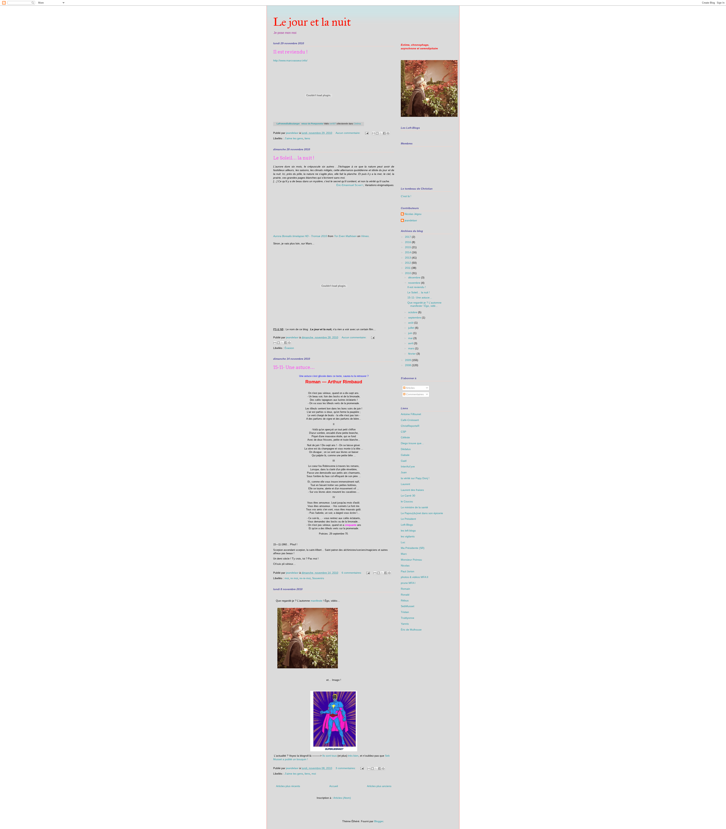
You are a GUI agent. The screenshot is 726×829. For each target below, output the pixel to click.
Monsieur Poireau (411, 559)
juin (410, 333)
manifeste (316, 600)
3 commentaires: (346, 768)
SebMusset (407, 606)
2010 (408, 273)
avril (411, 343)
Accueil (333, 786)
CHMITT (359, 185)
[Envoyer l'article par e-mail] (366, 132)
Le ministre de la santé (414, 507)
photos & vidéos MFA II (414, 577)
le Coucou (407, 501)
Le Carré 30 (408, 495)
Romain (405, 588)
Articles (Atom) (342, 797)
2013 (408, 257)
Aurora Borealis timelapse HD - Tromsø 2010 (300, 236)
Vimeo (365, 236)
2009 (408, 360)
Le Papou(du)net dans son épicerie (422, 513)
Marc (404, 553)
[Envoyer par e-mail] (373, 133)
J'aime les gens (294, 138)
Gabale (405, 454)
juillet (411, 327)
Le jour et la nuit (312, 22)
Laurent (405, 484)
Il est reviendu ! (290, 52)
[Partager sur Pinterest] (388, 133)
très (350, 755)
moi (287, 578)
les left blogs (408, 530)
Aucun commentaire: (348, 132)
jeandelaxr (411, 220)
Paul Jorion (407, 571)
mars (411, 348)
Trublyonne (407, 617)
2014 (408, 252)
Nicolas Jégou (413, 213)
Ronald (405, 594)
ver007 (333, 123)
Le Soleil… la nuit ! (293, 158)
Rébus (405, 600)
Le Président (408, 518)
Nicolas (405, 565)
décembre (414, 277)
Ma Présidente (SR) (412, 547)
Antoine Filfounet (411, 414)
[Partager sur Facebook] (384, 133)
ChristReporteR (410, 425)
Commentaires (414, 394)
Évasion (289, 347)
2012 (408, 262)
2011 (408, 267)
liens (307, 138)
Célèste (405, 437)
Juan (404, 472)
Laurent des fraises (412, 489)
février (412, 353)
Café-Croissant (410, 419)
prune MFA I (408, 582)
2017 (408, 236)
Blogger (378, 821)
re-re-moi (305, 578)
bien (355, 755)
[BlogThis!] (377, 133)
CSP (403, 431)
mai (410, 338)
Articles (410, 387)
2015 (408, 247)
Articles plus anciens (379, 786)
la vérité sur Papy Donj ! (415, 478)
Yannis (405, 623)
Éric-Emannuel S (346, 185)
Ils (323, 755)
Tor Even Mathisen (345, 236)
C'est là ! (406, 196)
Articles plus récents (288, 786)
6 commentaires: (352, 572)
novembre (414, 282)
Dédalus (406, 449)
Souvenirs (318, 578)
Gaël (403, 460)
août (411, 322)
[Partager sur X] (381, 133)
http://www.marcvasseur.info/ (290, 60)
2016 (408, 242)
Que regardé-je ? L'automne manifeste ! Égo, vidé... (424, 304)
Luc (403, 542)
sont (328, 755)
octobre (413, 312)
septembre (415, 317)
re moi (294, 578)
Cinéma (357, 123)
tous (334, 755)
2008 (408, 365)
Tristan (405, 612)
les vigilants (408, 536)
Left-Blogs (407, 524)
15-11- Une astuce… (294, 367)
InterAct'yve (408, 466)
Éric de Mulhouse (411, 629)
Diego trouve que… (412, 443)
